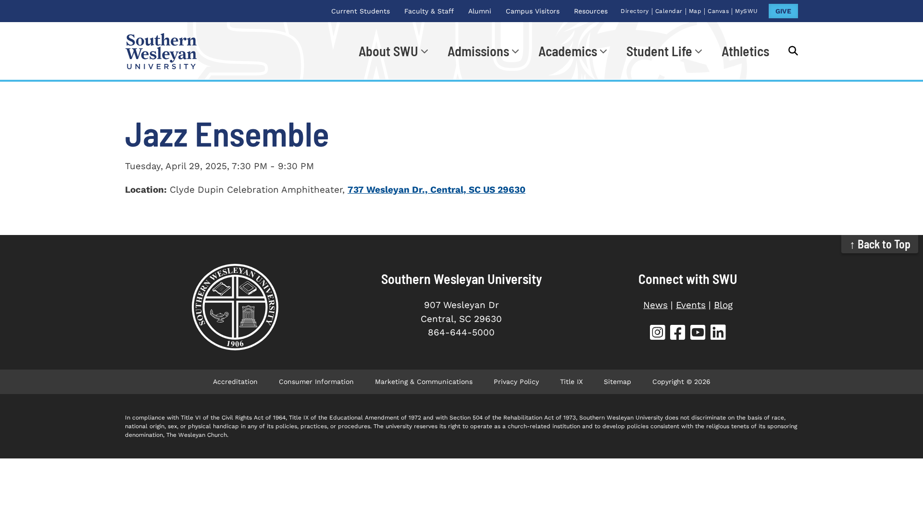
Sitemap (617, 381)
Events (691, 304)
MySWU (746, 11)
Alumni (479, 11)
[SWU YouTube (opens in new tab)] (698, 333)
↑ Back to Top (880, 244)
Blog (723, 304)
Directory (635, 11)
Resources (591, 11)
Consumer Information (316, 381)
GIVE (783, 11)
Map (695, 11)
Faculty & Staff (429, 11)
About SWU (388, 51)
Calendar (669, 11)
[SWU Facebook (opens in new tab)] (678, 333)
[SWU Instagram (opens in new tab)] (658, 333)
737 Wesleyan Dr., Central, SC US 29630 (436, 189)
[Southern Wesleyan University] (235, 307)
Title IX (571, 381)
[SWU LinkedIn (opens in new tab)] (718, 333)
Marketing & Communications (424, 381)
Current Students (360, 11)
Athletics (745, 51)
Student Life (659, 51)
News (655, 304)
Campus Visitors (533, 11)
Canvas (718, 11)
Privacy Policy (516, 381)
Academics (567, 51)
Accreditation (235, 381)
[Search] (788, 51)
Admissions (478, 51)
